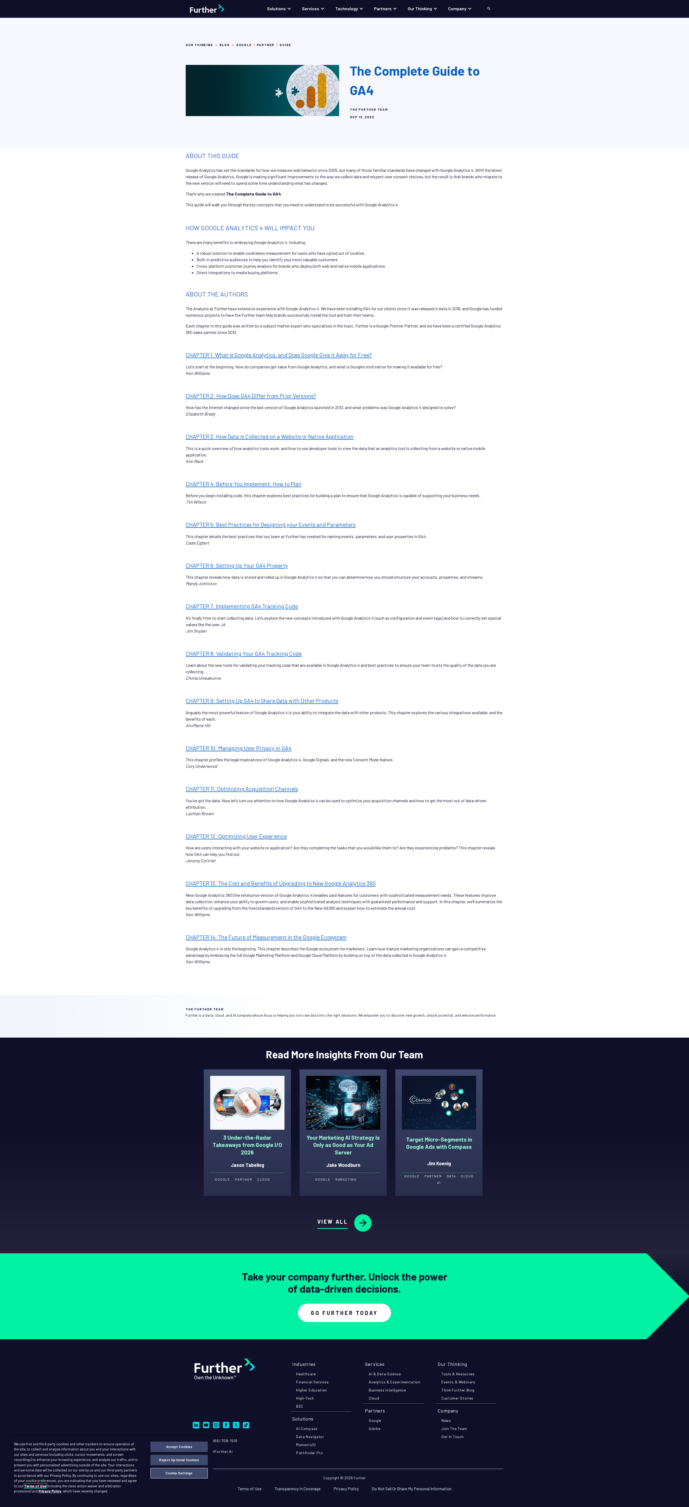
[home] (212, 8)
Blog (225, 45)
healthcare (306, 1374)
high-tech (305, 1398)
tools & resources (458, 1374)
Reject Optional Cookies (179, 1460)
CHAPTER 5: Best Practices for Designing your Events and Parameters (271, 524)
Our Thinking (199, 45)
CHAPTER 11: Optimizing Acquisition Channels (242, 788)
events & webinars (458, 1382)
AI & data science (385, 1374)
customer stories (457, 1398)
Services (375, 1364)
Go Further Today (344, 1313)
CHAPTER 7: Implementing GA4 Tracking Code (242, 606)
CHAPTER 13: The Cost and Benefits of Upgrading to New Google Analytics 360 (281, 883)
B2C (299, 1406)
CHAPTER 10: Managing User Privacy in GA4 (238, 748)
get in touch (452, 1436)
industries (304, 1364)
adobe (375, 1428)
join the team (454, 1428)
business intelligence (387, 1390)
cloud (374, 1398)
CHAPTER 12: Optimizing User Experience (236, 836)
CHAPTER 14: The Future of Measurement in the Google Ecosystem (266, 937)
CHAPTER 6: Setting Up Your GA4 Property (237, 565)
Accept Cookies (179, 1447)
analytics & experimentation (394, 1382)
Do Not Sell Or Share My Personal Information (412, 1488)
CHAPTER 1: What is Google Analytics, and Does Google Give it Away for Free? (279, 354)
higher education (311, 1390)
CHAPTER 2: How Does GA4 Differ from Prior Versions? (251, 395)
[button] (279, 8)
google (375, 1420)
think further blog (457, 1390)
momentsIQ (306, 1444)
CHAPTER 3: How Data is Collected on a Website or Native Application (270, 436)
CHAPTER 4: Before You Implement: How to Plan (243, 483)
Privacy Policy (346, 1488)
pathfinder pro (309, 1452)
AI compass (307, 1428)
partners (375, 1411)
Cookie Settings (179, 1473)
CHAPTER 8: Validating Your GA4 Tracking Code (244, 653)
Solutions (303, 1419)
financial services (312, 1382)
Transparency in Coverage (298, 1488)
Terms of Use (250, 1488)
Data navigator (310, 1436)
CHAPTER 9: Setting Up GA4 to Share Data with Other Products (262, 700)
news (446, 1420)
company (448, 1411)
